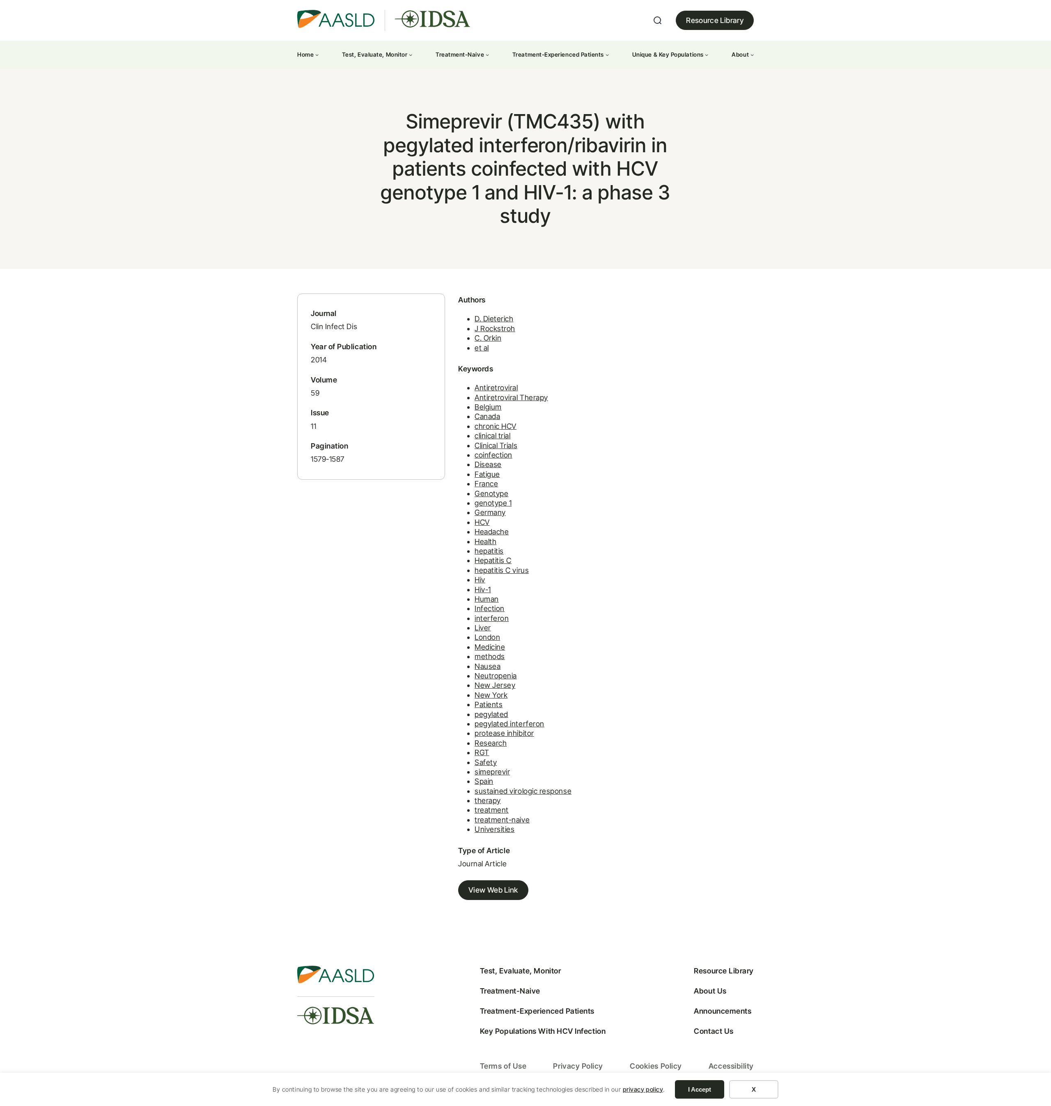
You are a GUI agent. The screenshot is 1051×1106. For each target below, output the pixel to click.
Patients (489, 704)
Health (485, 541)
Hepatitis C (493, 560)
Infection (490, 608)
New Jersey (495, 685)
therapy (488, 800)
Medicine (490, 647)
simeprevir (492, 771)
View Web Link (493, 890)
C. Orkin (488, 338)
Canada (487, 416)
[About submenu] (752, 54)
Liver (483, 627)
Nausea (487, 666)
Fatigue (487, 474)
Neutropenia (496, 675)
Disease (488, 464)
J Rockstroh (495, 328)
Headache (492, 531)
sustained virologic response (523, 791)
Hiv (480, 579)
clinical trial (493, 435)
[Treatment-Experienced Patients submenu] (607, 54)
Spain (484, 781)
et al (482, 347)
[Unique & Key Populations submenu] (706, 54)
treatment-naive (502, 819)
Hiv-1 (483, 589)
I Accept (699, 1089)
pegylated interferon (509, 723)
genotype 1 (493, 503)
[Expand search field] (658, 20)
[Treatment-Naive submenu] (487, 54)
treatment (492, 810)
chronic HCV (495, 426)
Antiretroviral (496, 387)
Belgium (488, 407)
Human (487, 599)
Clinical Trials (496, 445)
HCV (482, 522)
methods (490, 656)
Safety (486, 762)
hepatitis (489, 551)
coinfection (493, 455)
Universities (494, 829)
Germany (490, 512)
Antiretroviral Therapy (511, 397)
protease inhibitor (504, 733)
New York (491, 695)
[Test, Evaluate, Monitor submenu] (410, 54)
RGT (482, 752)
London (487, 637)
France (486, 483)
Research (491, 743)
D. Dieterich (494, 318)
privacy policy (643, 1089)
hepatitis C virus (502, 570)
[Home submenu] (317, 54)
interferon (492, 618)
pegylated (491, 714)
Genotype (491, 493)
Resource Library (715, 20)
